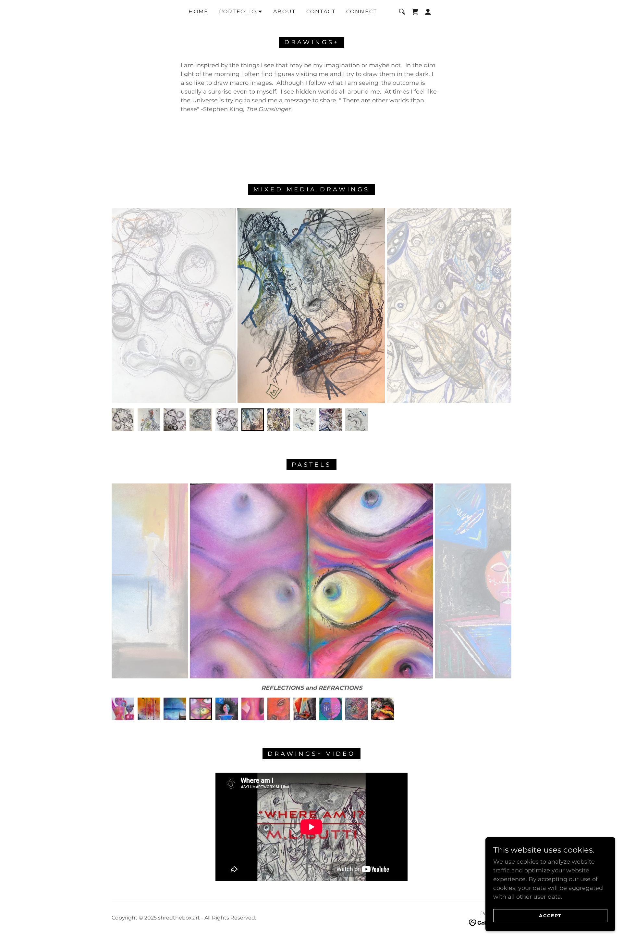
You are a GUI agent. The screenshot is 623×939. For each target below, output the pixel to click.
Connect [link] (361, 11)
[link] (415, 11)
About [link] (284, 11)
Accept (550, 916)
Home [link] (198, 11)
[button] (241, 12)
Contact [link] (321, 11)
